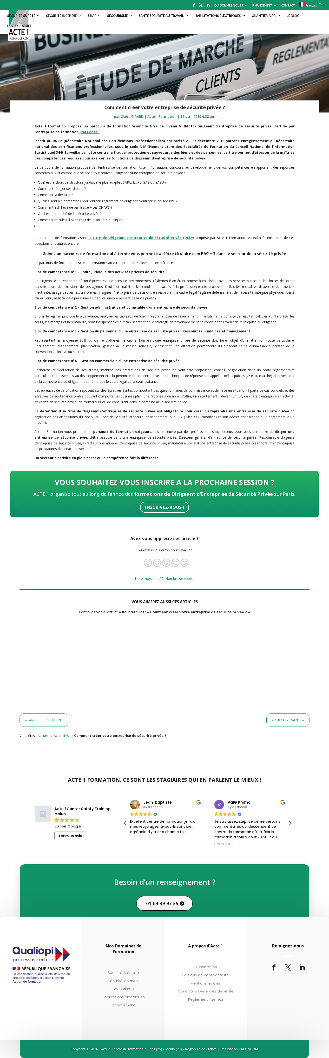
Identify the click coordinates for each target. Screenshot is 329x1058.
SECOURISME (117, 16)
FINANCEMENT (262, 5)
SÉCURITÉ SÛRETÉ (21, 16)
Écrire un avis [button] (70, 835)
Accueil (43, 735)
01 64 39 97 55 (162, 903)
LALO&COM (248, 1049)
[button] (290, 823)
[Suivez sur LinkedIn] (302, 968)
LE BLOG (293, 16)
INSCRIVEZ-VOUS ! (164, 507)
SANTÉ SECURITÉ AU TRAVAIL (161, 16)
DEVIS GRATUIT (19, 26)
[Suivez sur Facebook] (274, 968)
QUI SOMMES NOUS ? (228, 5)
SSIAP (91, 16)
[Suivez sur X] (288, 968)
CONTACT (288, 5)
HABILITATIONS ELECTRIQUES (218, 16)
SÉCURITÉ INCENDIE (61, 16)
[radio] (148, 563)
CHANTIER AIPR (264, 16)
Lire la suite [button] (223, 844)
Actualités (61, 735)
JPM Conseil (89, 132)
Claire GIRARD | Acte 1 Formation (149, 116)
